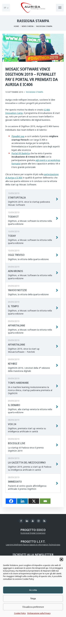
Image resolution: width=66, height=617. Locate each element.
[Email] (45, 501)
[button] (61, 559)
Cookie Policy (20, 613)
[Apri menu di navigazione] (59, 7)
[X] (33, 501)
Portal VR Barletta (21, 153)
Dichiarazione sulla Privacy (38, 613)
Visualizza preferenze (33, 607)
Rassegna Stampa (34, 92)
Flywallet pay (18, 136)
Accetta (33, 590)
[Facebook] (11, 501)
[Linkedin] (22, 501)
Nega (33, 598)
